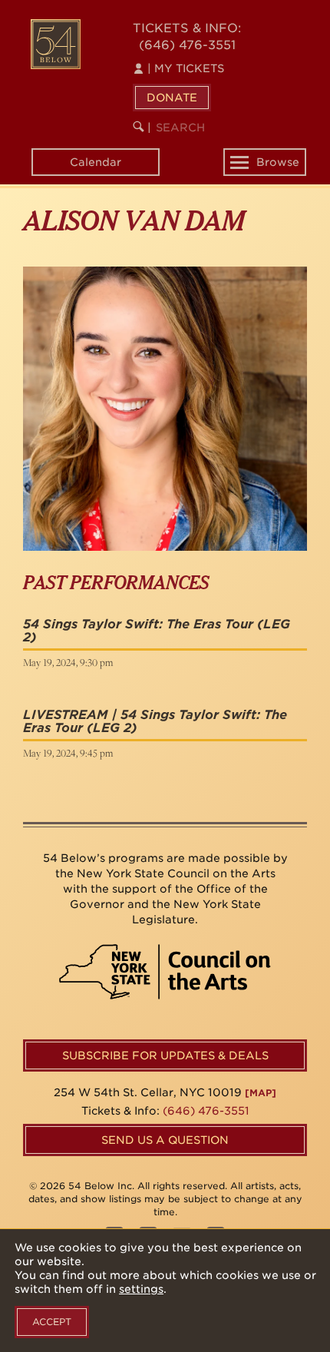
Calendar (95, 162)
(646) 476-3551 (187, 45)
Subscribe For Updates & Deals (165, 1055)
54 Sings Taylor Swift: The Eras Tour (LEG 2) (156, 631)
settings (141, 1289)
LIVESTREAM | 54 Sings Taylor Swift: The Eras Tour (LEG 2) (155, 721)
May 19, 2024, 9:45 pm (68, 753)
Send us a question (165, 1140)
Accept (51, 1321)
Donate (172, 97)
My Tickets (185, 68)
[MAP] (260, 1092)
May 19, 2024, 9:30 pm (68, 662)
